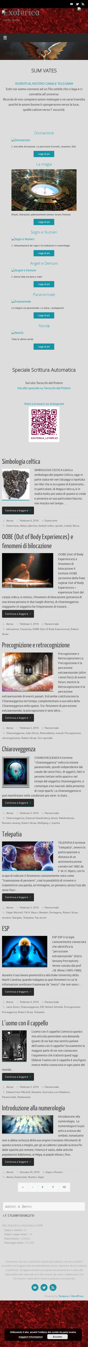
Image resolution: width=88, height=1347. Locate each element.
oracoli (59, 733)
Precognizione (73, 733)
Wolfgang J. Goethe (49, 823)
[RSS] (83, 4)
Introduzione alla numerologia (33, 1108)
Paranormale (52, 624)
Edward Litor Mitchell (18, 1092)
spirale (59, 525)
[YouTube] (71, 4)
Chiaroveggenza (15, 733)
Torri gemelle (45, 738)
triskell (67, 525)
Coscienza (25, 629)
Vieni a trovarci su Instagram (44, 404)
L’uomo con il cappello (25, 1023)
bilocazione (12, 629)
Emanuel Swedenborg (38, 818)
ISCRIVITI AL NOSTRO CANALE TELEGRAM (44, 84)
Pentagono (55, 912)
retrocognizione (11, 738)
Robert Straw (28, 738)
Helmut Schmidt (54, 1007)
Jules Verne (32, 733)
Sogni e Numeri (54, 1172)
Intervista (47, 1092)
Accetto (57, 1337)
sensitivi (6, 917)
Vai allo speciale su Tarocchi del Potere (44, 388)
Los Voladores (62, 1092)
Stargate (17, 917)
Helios (23, 525)
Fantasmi (36, 1092)
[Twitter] (77, 4)
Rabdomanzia (66, 818)
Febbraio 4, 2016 (29, 1002)
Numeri (32, 1177)
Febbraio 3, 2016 (29, 1087)
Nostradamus (47, 733)
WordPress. (77, 1296)
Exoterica (21, 12)
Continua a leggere (16, 510)
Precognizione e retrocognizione (36, 645)
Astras (9, 520)
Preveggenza (9, 1012)
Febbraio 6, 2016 (29, 520)
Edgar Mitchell (14, 912)
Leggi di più (44, 154)
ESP (5, 929)
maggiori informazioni (31, 1336)
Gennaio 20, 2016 (29, 1172)
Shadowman (24, 1097)
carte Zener (12, 1007)
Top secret (40, 917)
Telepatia (12, 834)
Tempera (63, 1296)
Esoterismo (51, 520)
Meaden (43, 912)
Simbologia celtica (21, 461)
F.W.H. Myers (31, 912)
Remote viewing (11, 823)
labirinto (32, 525)
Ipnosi (54, 818)
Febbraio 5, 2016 (29, 624)
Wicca (76, 525)
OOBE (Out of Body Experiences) (51, 629)
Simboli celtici (46, 525)
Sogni (41, 1177)
